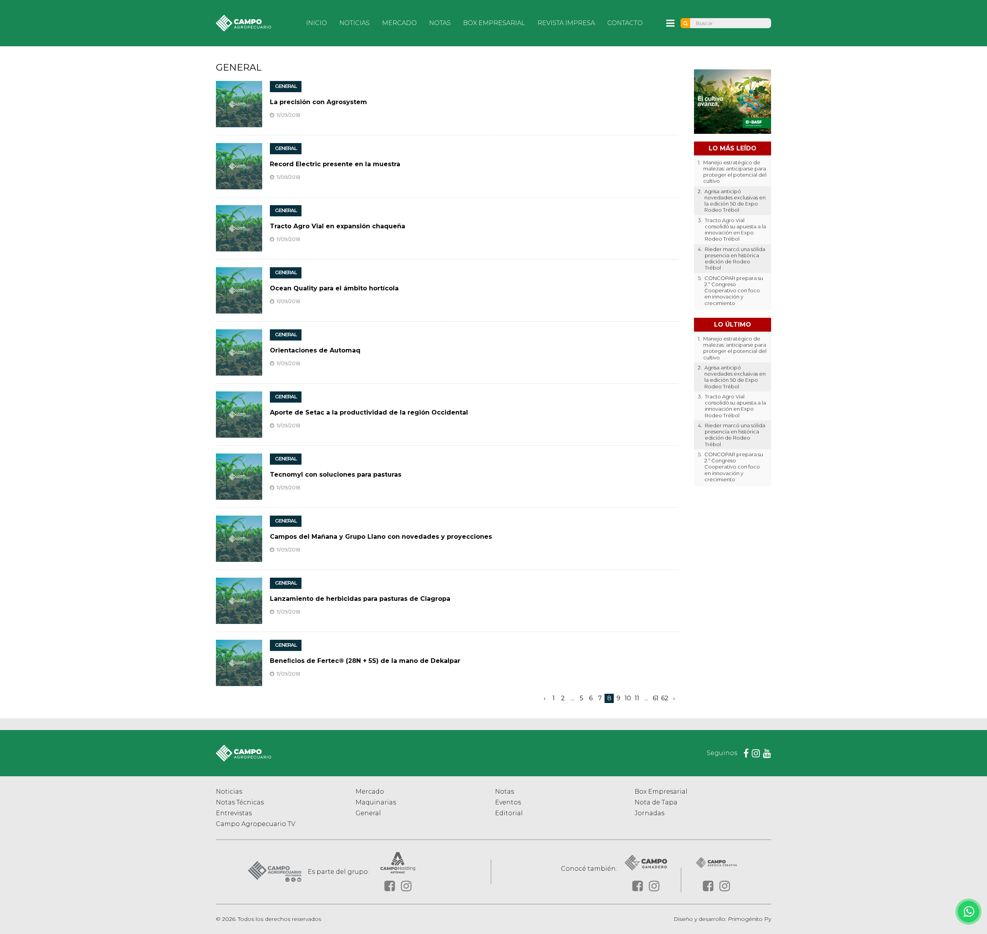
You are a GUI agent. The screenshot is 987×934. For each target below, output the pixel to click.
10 (628, 698)
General (368, 813)
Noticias (354, 23)
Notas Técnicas (240, 802)
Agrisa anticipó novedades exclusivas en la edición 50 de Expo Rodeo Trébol (735, 200)
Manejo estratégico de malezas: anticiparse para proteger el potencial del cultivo (734, 171)
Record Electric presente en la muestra (335, 164)
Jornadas (649, 813)
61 (656, 698)
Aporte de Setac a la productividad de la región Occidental (369, 412)
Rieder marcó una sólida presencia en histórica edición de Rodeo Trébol (735, 258)
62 (665, 698)
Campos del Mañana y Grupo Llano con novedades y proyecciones (381, 536)
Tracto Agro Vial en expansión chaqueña (337, 226)
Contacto (625, 23)
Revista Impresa (566, 23)
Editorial (509, 813)
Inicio (316, 23)
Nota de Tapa (656, 802)
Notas (440, 23)
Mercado (399, 23)
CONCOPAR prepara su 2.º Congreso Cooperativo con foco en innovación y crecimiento (733, 290)
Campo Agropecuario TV (255, 824)
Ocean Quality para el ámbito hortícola (334, 288)
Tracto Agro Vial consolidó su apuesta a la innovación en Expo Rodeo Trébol (735, 229)
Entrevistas (234, 813)
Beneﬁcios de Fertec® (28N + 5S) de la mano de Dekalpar (365, 660)
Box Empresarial (494, 23)
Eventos (508, 802)
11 (637, 698)
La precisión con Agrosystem (318, 102)
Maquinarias (375, 802)
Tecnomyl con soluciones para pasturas (335, 474)
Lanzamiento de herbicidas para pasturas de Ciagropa (360, 598)
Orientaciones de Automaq (315, 350)
